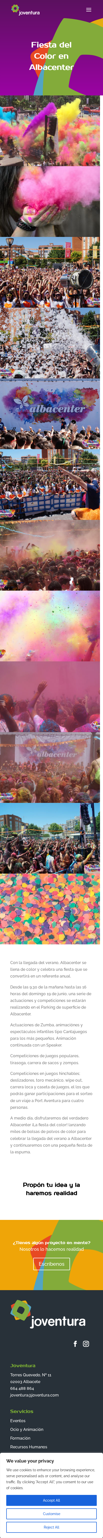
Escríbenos (51, 1264)
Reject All (51, 1527)
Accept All (51, 1500)
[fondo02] (50, 944)
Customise (51, 1514)
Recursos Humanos (28, 1447)
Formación (20, 1438)
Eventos (18, 1420)
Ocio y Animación (26, 1429)
